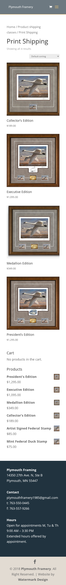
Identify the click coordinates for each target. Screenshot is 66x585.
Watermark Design (33, 579)
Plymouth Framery (36, 569)
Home (11, 27)
